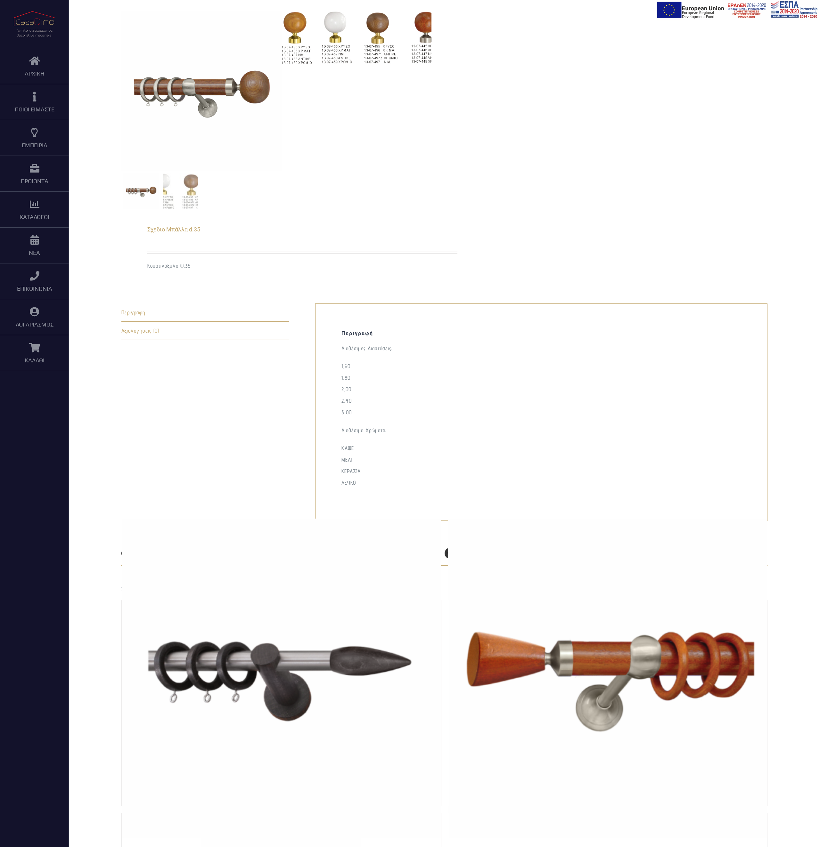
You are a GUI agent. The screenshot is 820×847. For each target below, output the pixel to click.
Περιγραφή (133, 312)
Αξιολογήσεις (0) (140, 330)
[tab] (205, 312)
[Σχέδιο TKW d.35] (607, 678)
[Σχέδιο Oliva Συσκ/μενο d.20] (281, 678)
